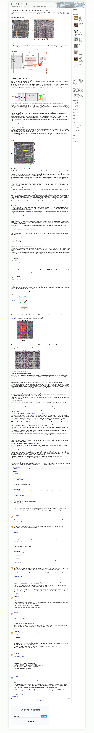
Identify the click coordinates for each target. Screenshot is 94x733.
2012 (75, 135)
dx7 (82, 83)
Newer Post (13, 698)
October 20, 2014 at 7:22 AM (19, 485)
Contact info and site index (77, 11)
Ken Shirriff (16, 631)
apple (80, 80)
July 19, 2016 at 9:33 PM (18, 555)
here (30, 135)
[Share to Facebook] (18, 467)
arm (77, 81)
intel (77, 88)
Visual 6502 (67, 13)
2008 (75, 141)
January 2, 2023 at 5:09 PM (18, 627)
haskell (74, 87)
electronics (19, 468)
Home (41, 698)
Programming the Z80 (15, 403)
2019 (75, 112)
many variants (18, 402)
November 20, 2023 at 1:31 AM (19, 694)
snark (79, 95)
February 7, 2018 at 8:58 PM (18, 593)
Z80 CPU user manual (19, 408)
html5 (77, 87)
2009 (75, 139)
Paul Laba (15, 596)
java (82, 88)
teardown (81, 96)
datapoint (79, 83)
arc (82, 80)
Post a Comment (15, 696)
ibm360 (74, 88)
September (77, 127)
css (76, 83)
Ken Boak (15, 676)
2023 (75, 106)
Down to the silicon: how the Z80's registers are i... (78, 124)
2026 (75, 102)
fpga (73, 86)
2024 (75, 105)
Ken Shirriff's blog (20, 4)
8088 (76, 79)
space (82, 95)
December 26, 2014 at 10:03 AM (19, 512)
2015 (75, 118)
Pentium (79, 90)
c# (76, 82)
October (76, 122)
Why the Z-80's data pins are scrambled (36, 413)
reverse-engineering (25, 468)
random (81, 91)
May (76, 129)
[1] (52, 45)
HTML (30, 403)
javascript (74, 89)
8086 (82, 78)
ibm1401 (81, 87)
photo (54, 13)
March (76, 130)
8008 (77, 78)
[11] (15, 234)
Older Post (68, 698)
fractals (76, 86)
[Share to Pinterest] (19, 467)
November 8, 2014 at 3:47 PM (19, 503)
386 (73, 78)
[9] (40, 212)
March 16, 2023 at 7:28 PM (18, 673)
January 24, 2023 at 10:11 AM (19, 656)
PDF (33, 403)
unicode (76, 97)
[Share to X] (17, 467)
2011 (75, 136)
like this (25, 419)
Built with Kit (30, 722)
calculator (81, 82)
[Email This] (15, 467)
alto (82, 79)
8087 (74, 79)
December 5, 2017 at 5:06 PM (19, 562)
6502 (15, 468)
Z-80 (29, 468)
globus (82, 86)
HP (75, 87)
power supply (76, 91)
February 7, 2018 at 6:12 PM (18, 576)
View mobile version (40, 700)
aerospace (79, 79)
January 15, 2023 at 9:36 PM (19, 634)
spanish (74, 96)
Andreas (15, 473)
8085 (21, 216)
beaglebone (81, 81)
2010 (75, 138)
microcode (81, 89)
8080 (26, 107)
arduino (74, 81)
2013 (75, 133)
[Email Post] (13, 467)
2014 (75, 119)
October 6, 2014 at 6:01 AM (18, 479)
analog (74, 80)
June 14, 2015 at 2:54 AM (18, 541)
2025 (75, 103)
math (78, 89)
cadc (78, 82)
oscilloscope (75, 90)
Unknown (15, 515)
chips (74, 83)
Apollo (77, 80)
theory (74, 97)
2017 (75, 115)
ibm (79, 87)
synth (77, 96)
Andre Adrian (16, 612)
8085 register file (36, 379)
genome (79, 86)
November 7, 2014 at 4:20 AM (19, 495)
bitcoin (74, 82)
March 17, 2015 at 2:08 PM (18, 521)
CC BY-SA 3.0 (37, 76)
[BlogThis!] (16, 467)
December (77, 121)
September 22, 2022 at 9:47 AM (19, 618)
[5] (59, 171)
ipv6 (79, 88)
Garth (15, 532)
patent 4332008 (32, 410)
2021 (75, 109)
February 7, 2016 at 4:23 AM (18, 547)
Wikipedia (26, 76)
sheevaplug (75, 95)
